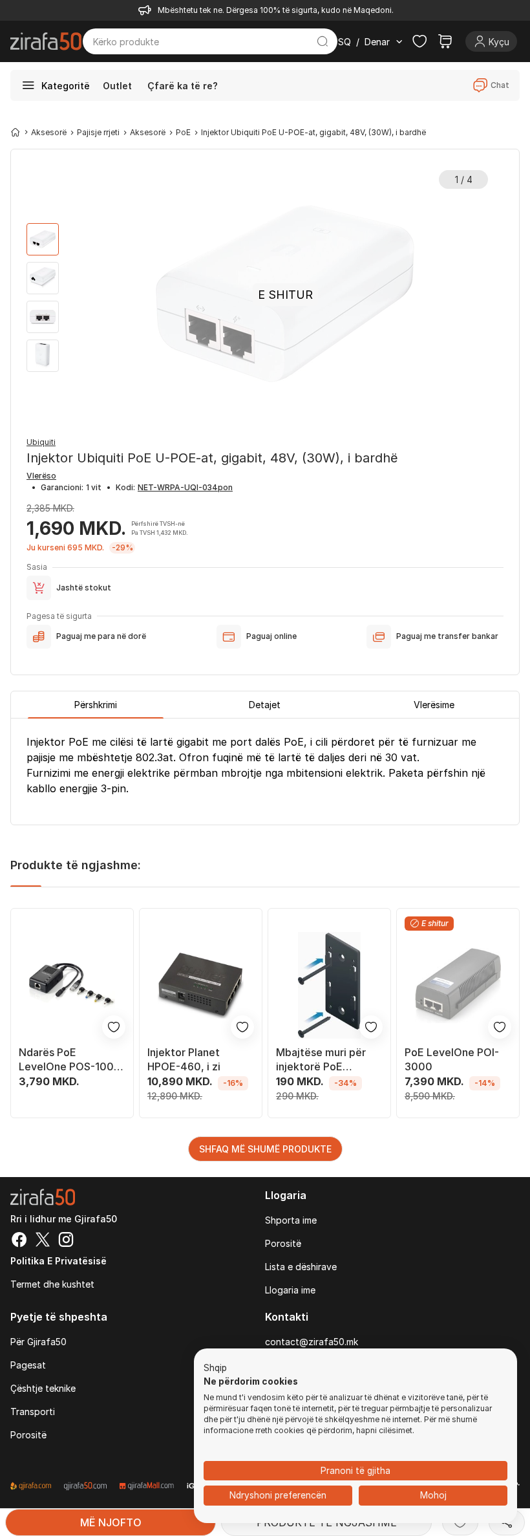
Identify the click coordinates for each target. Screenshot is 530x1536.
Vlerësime (434, 704)
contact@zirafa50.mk (311, 1341)
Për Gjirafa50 (38, 1341)
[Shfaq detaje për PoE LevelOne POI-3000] (458, 985)
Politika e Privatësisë (58, 1260)
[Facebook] (19, 1241)
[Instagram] (66, 1241)
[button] (215, 1368)
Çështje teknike (43, 1388)
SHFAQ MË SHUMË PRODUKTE (265, 1148)
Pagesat (28, 1364)
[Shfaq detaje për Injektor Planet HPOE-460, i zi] (200, 985)
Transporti (32, 1411)
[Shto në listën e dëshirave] (113, 1027)
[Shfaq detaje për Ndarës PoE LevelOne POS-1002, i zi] (72, 985)
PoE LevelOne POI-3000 (452, 1059)
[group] (42, 239)
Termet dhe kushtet (52, 1284)
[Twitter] (43, 1241)
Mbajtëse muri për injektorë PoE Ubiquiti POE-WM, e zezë (325, 1060)
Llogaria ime (290, 1289)
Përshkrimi (95, 704)
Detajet (265, 704)
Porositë (283, 1243)
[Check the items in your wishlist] (419, 41)
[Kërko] (322, 41)
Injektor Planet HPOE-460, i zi (183, 1059)
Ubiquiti (41, 442)
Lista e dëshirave (301, 1266)
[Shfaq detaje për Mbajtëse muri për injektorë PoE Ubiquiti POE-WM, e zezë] (329, 985)
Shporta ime (291, 1220)
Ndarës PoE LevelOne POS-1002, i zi (71, 1060)
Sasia (36, 567)
